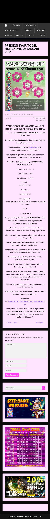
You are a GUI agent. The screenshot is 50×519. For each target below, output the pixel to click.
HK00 (9, 118)
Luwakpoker (9, 508)
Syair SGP (41, 30)
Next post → (40, 323)
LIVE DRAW (16, 25)
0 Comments (28, 114)
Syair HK (8, 35)
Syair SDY (28, 30)
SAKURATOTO (13, 301)
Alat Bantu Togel (12, 30)
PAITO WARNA (30, 25)
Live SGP (31, 35)
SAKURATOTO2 (26, 301)
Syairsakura (32, 147)
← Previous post (11, 323)
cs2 (8, 114)
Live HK (42, 35)
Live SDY (19, 35)
